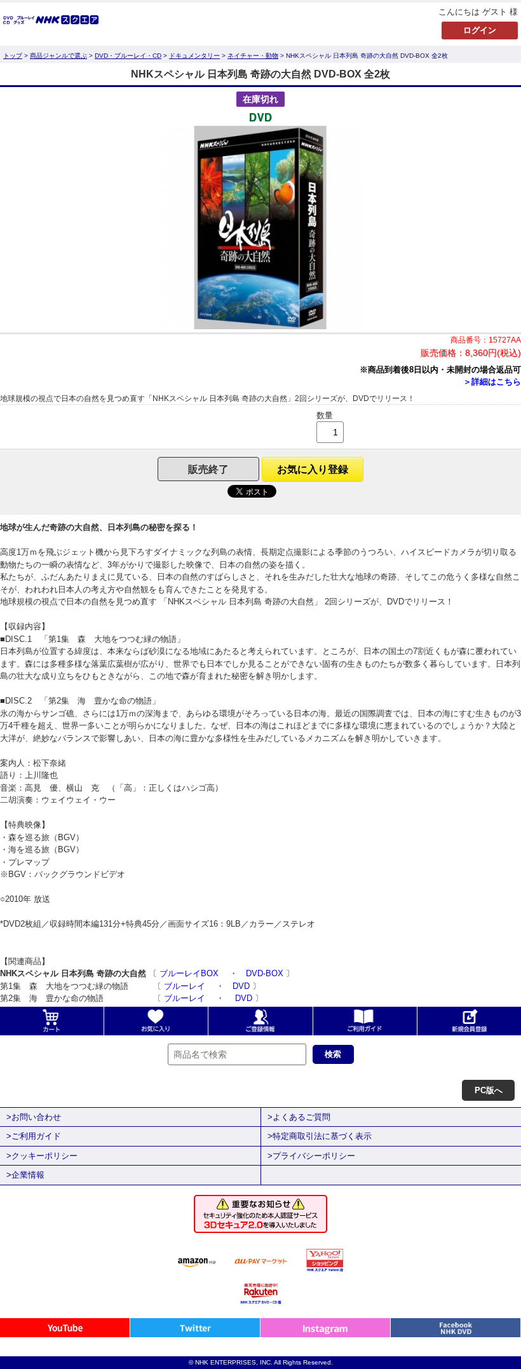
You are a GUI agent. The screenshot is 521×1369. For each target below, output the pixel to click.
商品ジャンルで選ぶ (58, 55)
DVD (241, 986)
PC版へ (489, 1090)
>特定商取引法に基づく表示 (319, 1136)
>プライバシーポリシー (311, 1156)
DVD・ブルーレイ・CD (128, 55)
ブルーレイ (186, 986)
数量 (324, 415)
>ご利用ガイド (33, 1136)
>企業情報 (25, 1175)
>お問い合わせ (33, 1117)
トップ (12, 55)
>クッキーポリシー (42, 1156)
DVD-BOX (264, 973)
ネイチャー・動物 (252, 55)
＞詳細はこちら (492, 381)
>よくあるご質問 (298, 1117)
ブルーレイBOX (190, 973)
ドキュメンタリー (194, 55)
